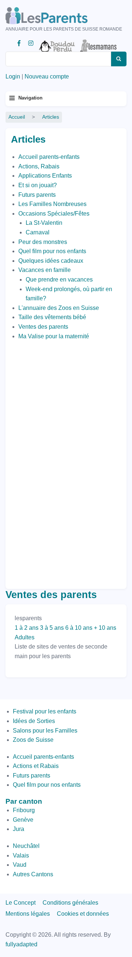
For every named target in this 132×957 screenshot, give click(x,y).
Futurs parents (37, 195)
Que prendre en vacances (59, 279)
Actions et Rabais (36, 766)
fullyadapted (21, 944)
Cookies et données (83, 914)
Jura (18, 829)
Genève (23, 820)
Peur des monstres (42, 242)
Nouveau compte (47, 76)
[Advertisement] (40, 462)
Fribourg (24, 810)
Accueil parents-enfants (49, 157)
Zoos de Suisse (33, 740)
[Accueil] (57, 15)
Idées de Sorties (34, 721)
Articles (50, 117)
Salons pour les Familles (45, 730)
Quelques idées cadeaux (50, 261)
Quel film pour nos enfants (52, 251)
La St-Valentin (44, 223)
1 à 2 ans (26, 628)
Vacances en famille (44, 270)
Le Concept (21, 903)
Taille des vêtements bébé (52, 317)
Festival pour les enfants (44, 711)
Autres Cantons (33, 874)
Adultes (24, 637)
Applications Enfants (45, 175)
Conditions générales (70, 903)
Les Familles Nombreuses (52, 204)
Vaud (19, 865)
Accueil (16, 117)
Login (13, 76)
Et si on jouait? (37, 185)
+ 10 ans (105, 628)
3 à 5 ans (52, 628)
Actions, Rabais (38, 166)
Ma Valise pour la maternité (53, 336)
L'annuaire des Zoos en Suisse (58, 308)
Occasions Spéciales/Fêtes (53, 213)
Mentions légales (28, 914)
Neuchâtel (26, 846)
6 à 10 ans (78, 628)
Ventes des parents (43, 327)
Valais (21, 855)
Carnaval (38, 232)
